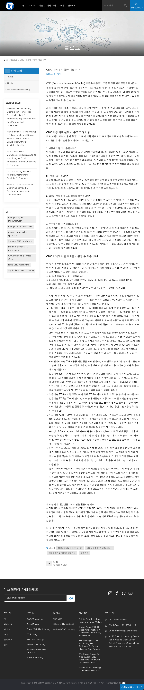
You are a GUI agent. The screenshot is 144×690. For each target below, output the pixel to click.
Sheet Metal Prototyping (38, 630)
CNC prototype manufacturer (15, 219)
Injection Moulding (36, 645)
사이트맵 (83, 683)
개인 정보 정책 (94, 683)
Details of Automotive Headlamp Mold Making (90, 620)
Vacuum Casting (35, 640)
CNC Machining (35, 619)
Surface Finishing (35, 658)
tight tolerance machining (21, 271)
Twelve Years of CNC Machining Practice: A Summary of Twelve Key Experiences (90, 631)
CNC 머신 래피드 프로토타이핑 (70, 548)
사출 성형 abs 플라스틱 (63, 625)
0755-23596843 (120, 620)
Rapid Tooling (33, 625)
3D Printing (32, 635)
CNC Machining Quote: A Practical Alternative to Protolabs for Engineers (19, 175)
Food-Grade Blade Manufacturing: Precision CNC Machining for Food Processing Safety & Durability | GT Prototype (21, 158)
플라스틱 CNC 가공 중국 (64, 630)
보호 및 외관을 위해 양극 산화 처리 (62, 553)
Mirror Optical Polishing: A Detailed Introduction (90, 669)
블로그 (14, 60)
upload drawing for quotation (17, 234)
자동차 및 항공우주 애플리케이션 (99, 548)
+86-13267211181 (128, 625)
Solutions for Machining (18, 90)
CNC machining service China (19, 257)
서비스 (31, 6)
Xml (102, 683)
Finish (10, 84)
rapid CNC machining (18, 265)
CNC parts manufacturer (20, 227)
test (29, 683)
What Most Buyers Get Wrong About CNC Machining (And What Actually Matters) (89, 658)
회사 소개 (51, 6)
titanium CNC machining (20, 241)
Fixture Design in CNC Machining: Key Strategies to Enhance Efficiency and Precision (90, 645)
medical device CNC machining (18, 248)
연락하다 (72, 6)
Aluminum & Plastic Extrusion (36, 651)
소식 (62, 6)
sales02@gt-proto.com (126, 631)
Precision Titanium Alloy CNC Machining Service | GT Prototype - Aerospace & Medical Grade (20, 190)
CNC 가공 (84, 553)
